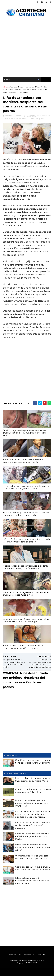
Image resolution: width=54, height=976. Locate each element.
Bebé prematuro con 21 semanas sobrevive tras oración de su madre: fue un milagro (26, 620)
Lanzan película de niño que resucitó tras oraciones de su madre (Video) (32, 779)
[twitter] (46, 2)
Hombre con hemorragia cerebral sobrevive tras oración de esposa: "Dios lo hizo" (26, 593)
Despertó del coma (25, 87)
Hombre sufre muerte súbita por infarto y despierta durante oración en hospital (23, 646)
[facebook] (37, 2)
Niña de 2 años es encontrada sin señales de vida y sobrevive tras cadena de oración (26, 540)
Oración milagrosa (36, 118)
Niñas (36, 87)
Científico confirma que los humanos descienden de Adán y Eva (33, 790)
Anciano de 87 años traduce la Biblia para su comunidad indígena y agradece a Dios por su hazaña (32, 814)
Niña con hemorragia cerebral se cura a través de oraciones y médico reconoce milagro (26, 513)
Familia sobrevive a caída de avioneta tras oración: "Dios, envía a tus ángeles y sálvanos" (26, 487)
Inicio (5, 87)
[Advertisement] (27, 47)
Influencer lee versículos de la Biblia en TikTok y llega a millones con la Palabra (32, 836)
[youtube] (50, 2)
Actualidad (12, 87)
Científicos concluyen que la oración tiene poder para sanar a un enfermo (32, 761)
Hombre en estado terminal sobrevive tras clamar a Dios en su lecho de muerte (23, 460)
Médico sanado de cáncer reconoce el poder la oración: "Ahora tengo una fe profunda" (25, 567)
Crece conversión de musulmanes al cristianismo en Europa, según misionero (32, 825)
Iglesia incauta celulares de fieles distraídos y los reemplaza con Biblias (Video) (33, 847)
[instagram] (42, 2)
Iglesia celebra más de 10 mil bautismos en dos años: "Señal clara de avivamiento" (32, 881)
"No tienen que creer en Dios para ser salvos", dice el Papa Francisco (31, 857)
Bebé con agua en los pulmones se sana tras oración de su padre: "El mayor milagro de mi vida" (24, 433)
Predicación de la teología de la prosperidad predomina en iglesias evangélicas (31, 803)
